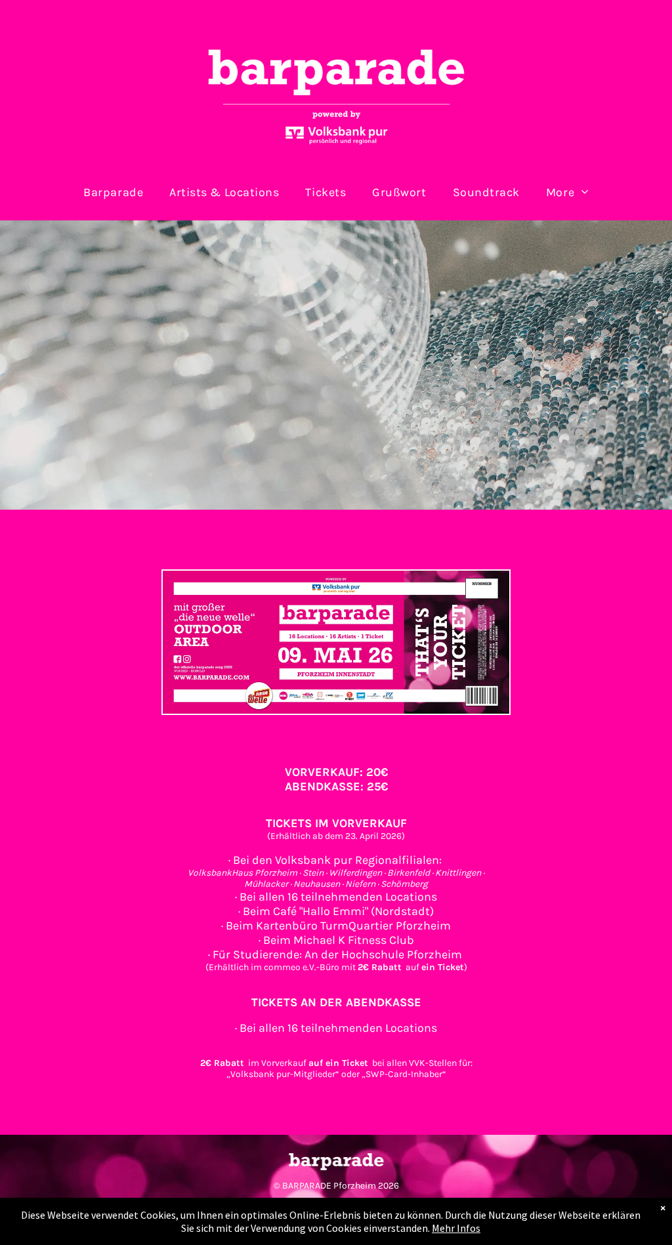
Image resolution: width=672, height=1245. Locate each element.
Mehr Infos (456, 1228)
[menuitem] (113, 192)
